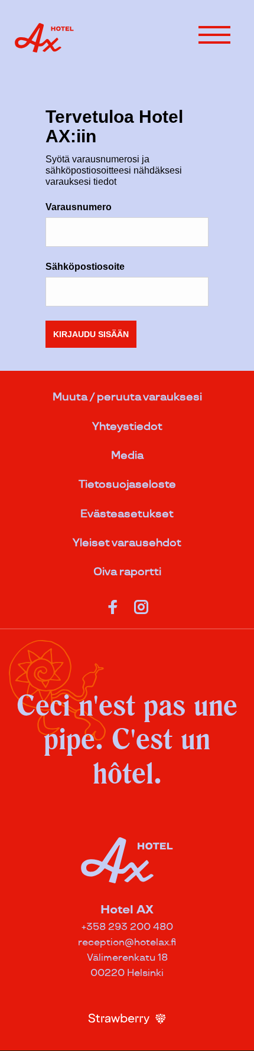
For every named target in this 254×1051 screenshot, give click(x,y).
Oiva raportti (127, 572)
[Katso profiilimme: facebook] (113, 604)
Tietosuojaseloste (127, 484)
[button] (214, 35)
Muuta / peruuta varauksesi (127, 397)
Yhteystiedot (127, 426)
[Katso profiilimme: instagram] (141, 604)
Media (127, 455)
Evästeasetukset (127, 514)
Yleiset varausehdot (127, 543)
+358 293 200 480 (127, 927)
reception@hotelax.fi (127, 942)
